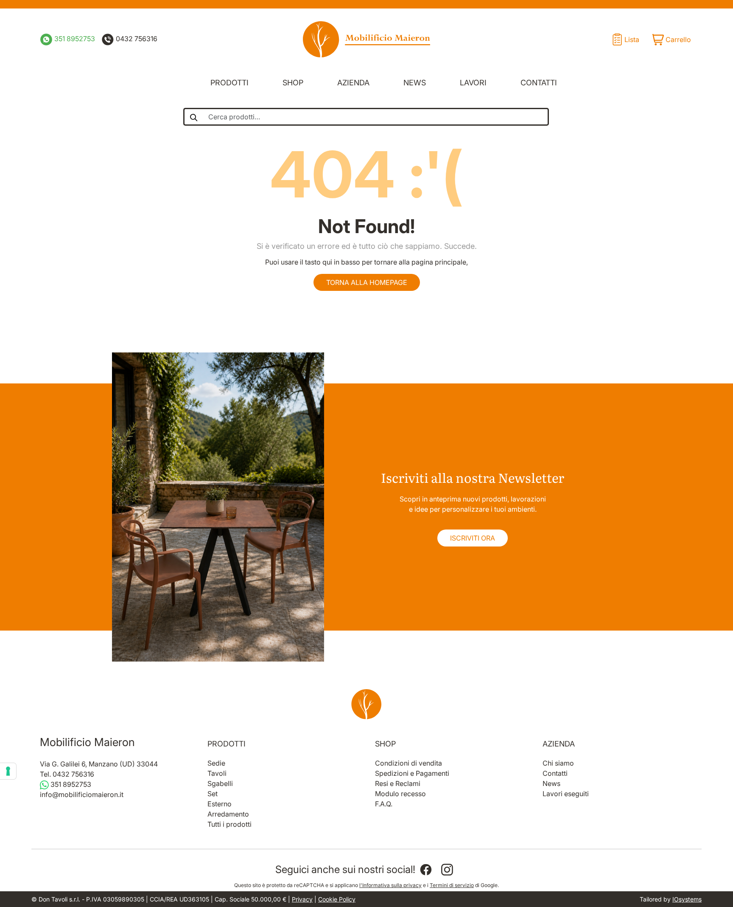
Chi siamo (558, 763)
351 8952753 (74, 38)
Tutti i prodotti (229, 824)
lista (631, 39)
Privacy (302, 899)
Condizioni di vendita (408, 763)
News (414, 82)
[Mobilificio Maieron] (366, 39)
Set (212, 793)
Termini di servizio (452, 885)
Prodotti (229, 82)
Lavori (473, 82)
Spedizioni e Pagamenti (412, 773)
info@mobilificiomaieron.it (81, 794)
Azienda (353, 82)
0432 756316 (135, 38)
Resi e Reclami (397, 783)
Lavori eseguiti (566, 793)
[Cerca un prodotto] (193, 117)
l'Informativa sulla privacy (390, 885)
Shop (293, 82)
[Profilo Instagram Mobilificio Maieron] (447, 869)
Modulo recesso (400, 793)
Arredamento (228, 814)
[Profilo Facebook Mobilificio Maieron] (425, 869)
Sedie (216, 763)
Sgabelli (220, 783)
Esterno (219, 804)
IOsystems (687, 899)
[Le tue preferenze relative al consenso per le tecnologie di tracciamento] (8, 771)
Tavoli (217, 773)
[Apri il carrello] (671, 39)
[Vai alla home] (366, 704)
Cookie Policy (336, 899)
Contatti (538, 82)
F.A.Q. (383, 804)
